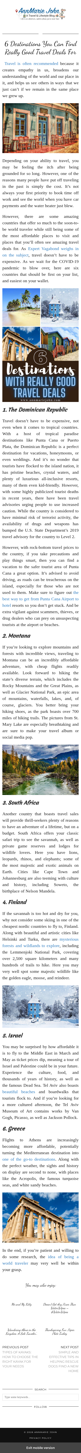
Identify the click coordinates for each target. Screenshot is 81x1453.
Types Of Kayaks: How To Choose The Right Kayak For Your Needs (20, 1356)
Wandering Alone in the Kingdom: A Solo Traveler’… (21, 1332)
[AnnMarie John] (40, 14)
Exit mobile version (40, 1448)
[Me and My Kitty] (21, 1295)
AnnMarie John (45, 1432)
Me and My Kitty (21, 1304)
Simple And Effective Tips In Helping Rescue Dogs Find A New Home (63, 1359)
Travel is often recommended (31, 63)
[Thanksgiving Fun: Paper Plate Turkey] (59, 1321)
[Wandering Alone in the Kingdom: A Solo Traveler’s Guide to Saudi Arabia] (21, 1321)
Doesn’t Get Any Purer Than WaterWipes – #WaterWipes (59, 1308)
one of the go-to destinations (28, 1159)
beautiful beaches (18, 1091)
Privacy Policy (40, 1438)
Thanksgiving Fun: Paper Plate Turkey (59, 1332)
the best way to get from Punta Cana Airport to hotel (40, 599)
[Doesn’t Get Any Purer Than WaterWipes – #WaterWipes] (59, 1295)
